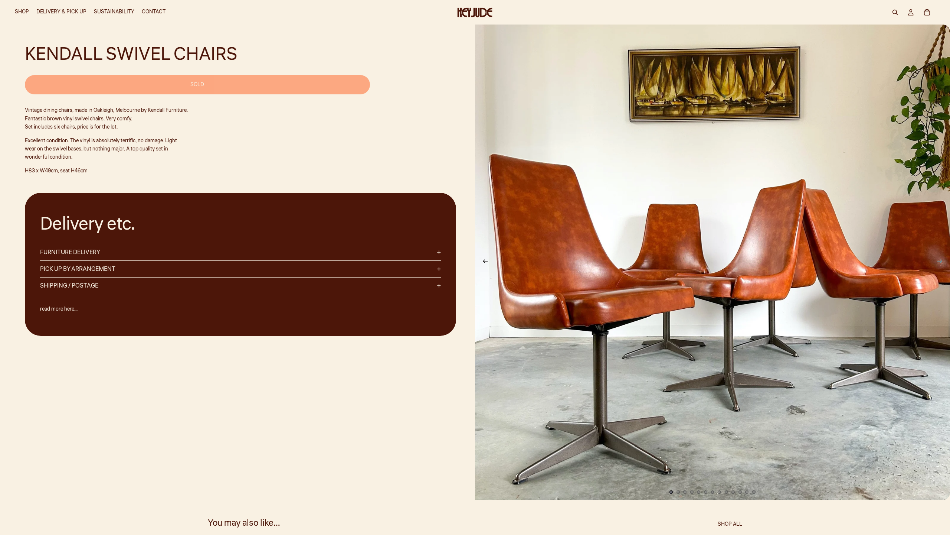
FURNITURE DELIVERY (70, 252)
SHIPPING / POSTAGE (69, 286)
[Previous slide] (483, 262)
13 (753, 492)
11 (740, 492)
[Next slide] (942, 262)
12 (747, 492)
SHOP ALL (730, 524)
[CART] (927, 12)
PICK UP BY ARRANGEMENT (77, 269)
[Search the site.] (895, 12)
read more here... (59, 309)
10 (733, 492)
